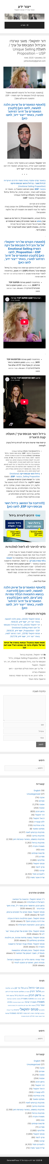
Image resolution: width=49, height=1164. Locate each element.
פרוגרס (16, 1010)
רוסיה (32, 1013)
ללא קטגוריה (39, 822)
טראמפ (12, 995)
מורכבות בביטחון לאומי (35, 832)
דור (8, 661)
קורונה (41, 870)
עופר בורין (40, 1005)
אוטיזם (41, 801)
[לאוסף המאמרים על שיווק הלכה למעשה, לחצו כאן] (24, 106)
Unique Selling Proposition (26, 658)
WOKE (42, 988)
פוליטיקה (40, 860)
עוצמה (33, 1005)
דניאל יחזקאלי (38, 818)
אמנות (41, 808)
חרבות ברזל (19, 995)
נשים (42, 849)
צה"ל (11, 1010)
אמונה (41, 804)
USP (41, 658)
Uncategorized (33, 794)
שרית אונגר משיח (37, 877)
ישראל (39, 999)
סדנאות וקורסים (38, 853)
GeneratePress (13, 1160)
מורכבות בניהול (26, 655)
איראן (26, 988)
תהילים (32, 1016)
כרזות (35, 999)
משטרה (40, 1001)
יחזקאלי (35, 665)
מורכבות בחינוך (38, 836)
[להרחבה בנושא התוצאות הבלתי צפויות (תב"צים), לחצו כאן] (24, 594)
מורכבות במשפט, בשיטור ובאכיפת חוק (28, 839)
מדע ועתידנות (38, 825)
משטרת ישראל (30, 1002)
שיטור (7, 1013)
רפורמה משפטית (16, 1013)
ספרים (41, 856)
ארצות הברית (13, 991)
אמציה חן (27, 991)
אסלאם (21, 991)
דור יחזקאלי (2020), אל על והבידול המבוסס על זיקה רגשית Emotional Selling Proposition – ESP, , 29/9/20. (22, 628)
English (37, 790)
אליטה (12, 988)
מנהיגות (9, 999)
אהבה (42, 797)
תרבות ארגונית (25, 1016)
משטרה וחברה (38, 846)
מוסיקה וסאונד (38, 829)
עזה (29, 1005)
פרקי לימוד (40, 867)
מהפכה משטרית (27, 998)
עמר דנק (25, 1005)
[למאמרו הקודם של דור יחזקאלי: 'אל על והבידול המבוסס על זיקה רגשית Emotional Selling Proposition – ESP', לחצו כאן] (24, 248)
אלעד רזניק (35, 991)
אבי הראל (34, 987)
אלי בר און (19, 988)
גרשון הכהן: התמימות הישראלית (31, 925)
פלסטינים (41, 1010)
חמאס (26, 995)
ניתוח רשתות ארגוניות (18, 1002)
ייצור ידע (24, 7)
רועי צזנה (26, 1013)
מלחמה (14, 999)
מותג (39, 221)
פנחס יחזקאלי (38, 863)
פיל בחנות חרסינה (13, 1005)
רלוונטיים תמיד (38, 874)
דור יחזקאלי (38, 655)
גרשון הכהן (40, 811)
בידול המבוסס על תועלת (21, 661)
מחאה (19, 999)
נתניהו (9, 1002)
